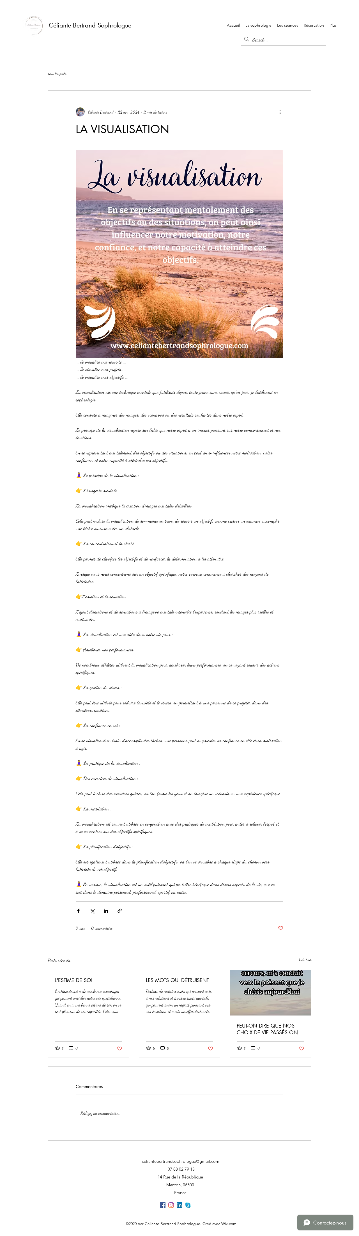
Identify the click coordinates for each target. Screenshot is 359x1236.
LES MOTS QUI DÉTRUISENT (177, 980)
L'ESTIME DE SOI (73, 980)
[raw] (188, 1205)
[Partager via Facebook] (78, 910)
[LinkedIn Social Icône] (179, 1205)
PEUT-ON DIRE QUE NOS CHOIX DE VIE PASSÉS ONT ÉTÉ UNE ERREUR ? (268, 1029)
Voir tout (305, 959)
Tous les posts (57, 73)
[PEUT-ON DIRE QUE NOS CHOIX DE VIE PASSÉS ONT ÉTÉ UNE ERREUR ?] (270, 993)
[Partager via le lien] (119, 910)
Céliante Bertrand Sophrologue (90, 25)
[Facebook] (162, 1205)
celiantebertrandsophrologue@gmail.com (180, 1161)
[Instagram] (171, 1205)
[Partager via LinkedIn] (106, 910)
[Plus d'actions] (280, 112)
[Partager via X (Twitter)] (92, 910)
